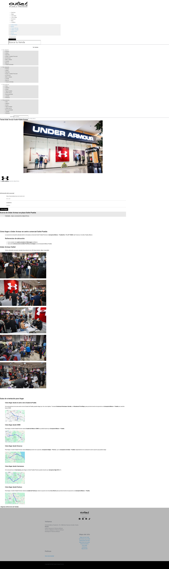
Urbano (7, 53)
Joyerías (7, 96)
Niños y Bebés (8, 59)
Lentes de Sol (8, 92)
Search (14, 39)
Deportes (7, 54)
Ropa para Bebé (9, 94)
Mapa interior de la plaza (84, 542)
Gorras (6, 89)
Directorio (13, 12)
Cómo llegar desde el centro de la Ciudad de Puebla (20, 403)
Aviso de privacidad (49, 556)
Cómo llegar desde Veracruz (13, 446)
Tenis (6, 86)
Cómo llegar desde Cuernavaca (14, 466)
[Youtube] (86, 519)
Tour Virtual (13, 15)
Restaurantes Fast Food (84, 540)
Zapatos (7, 87)
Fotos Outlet (84, 545)
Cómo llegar (14, 17)
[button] (65, 402)
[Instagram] (83, 519)
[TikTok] (89, 519)
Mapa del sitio (84, 548)
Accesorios (8, 58)
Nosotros (13, 19)
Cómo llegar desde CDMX (12, 425)
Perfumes (7, 97)
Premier (7, 51)
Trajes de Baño (8, 91)
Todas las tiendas (9, 64)
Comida (7, 61)
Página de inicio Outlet (84, 537)
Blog (12, 20)
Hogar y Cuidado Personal (11, 56)
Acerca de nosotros (84, 543)
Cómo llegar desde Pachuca (13, 487)
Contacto (13, 22)
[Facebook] (79, 519)
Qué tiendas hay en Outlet (84, 538)
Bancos (7, 63)
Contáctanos (84, 547)
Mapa (12, 14)
